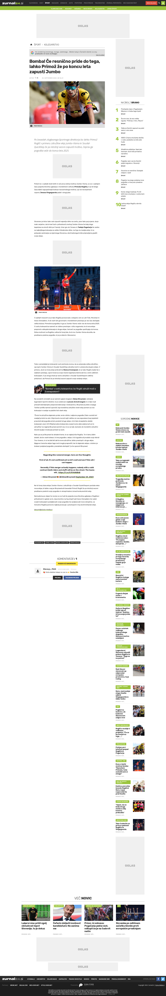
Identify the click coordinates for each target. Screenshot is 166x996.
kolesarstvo (39, 542)
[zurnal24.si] (12, 3)
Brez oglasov (151, 3)
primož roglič (75, 542)
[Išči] (159, 3)
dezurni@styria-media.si (43, 510)
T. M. (37, 78)
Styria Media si (159, 985)
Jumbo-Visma (49, 542)
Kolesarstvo (51, 44)
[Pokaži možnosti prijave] (163, 3)
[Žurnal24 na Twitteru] (163, 979)
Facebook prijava (72, 578)
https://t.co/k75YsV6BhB (69, 472)
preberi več (67, 563)
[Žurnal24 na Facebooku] (158, 979)
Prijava (58, 578)
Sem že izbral (100, 55)
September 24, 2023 (85, 477)
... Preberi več (111, 994)
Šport (37, 44)
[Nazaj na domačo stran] (31, 44)
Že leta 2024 (50, 385)
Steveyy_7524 (49, 569)
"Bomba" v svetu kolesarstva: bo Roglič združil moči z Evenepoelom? (70, 390)
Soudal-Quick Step (62, 542)
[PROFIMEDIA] (67, 288)
